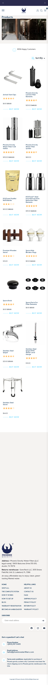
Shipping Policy (30, 599)
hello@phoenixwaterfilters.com (20, 652)
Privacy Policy (30, 602)
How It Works (7, 595)
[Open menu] (3, 10)
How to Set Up (7, 599)
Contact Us (28, 591)
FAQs (26, 595)
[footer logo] (7, 551)
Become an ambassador (12, 609)
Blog (4, 602)
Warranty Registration (11, 606)
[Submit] (43, 620)
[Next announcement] (45, 3)
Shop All (5, 588)
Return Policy (30, 606)
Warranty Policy (31, 609)
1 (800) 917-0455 (14, 644)
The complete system (10, 591)
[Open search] (41, 10)
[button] (9, 98)
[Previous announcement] (3, 3)
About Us (28, 588)
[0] (45, 10)
